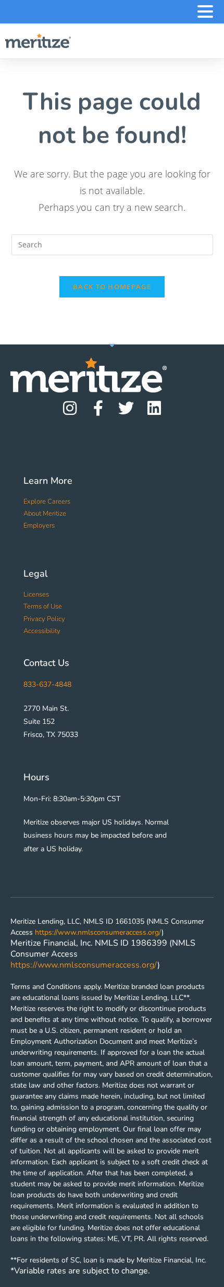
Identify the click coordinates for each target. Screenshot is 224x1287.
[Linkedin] (154, 408)
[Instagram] (70, 408)
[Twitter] (126, 408)
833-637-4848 (47, 684)
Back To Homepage (112, 286)
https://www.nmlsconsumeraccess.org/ (98, 932)
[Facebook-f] (98, 408)
